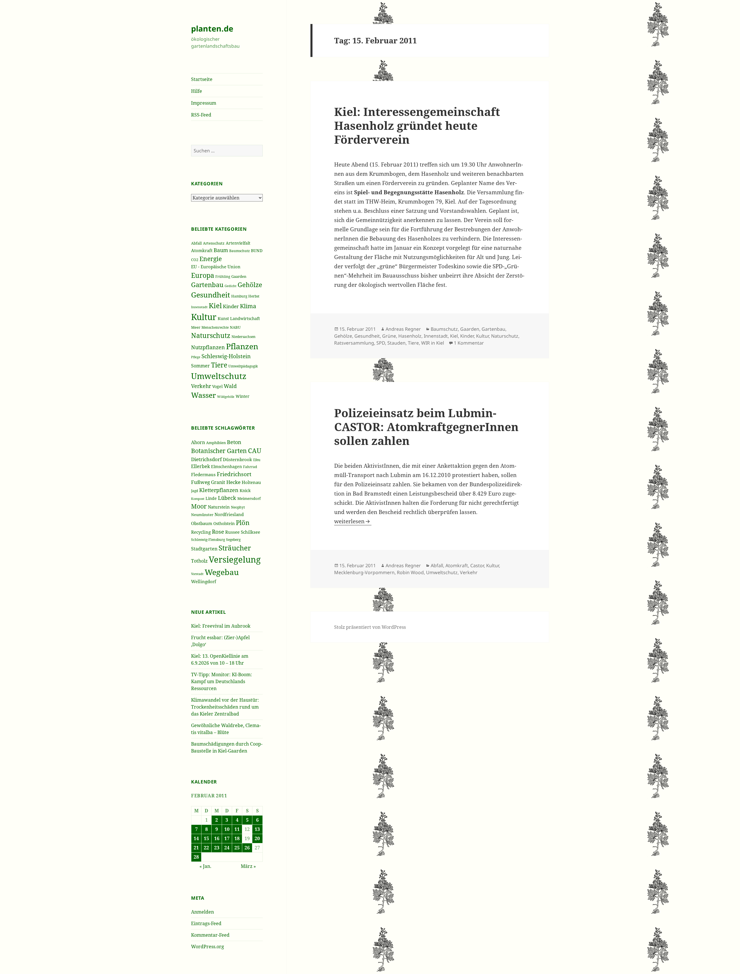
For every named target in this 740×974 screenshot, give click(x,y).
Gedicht (230, 286)
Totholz (199, 561)
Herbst (253, 296)
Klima (248, 306)
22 (206, 847)
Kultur (204, 317)
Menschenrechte (215, 327)
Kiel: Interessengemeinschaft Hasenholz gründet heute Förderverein (417, 125)
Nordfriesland (229, 514)
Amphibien (216, 442)
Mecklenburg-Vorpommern (364, 572)
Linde (211, 498)
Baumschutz (239, 250)
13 (257, 829)
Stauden (396, 343)
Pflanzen (242, 346)
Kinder (231, 306)
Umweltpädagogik (243, 366)
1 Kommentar (469, 343)
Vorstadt (197, 574)
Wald (230, 385)
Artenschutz (214, 243)
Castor (477, 565)
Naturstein (219, 507)
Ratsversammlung (354, 343)
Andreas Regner (403, 329)
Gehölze (250, 284)
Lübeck (227, 497)
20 (257, 838)
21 (196, 847)
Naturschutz (210, 335)
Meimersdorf (249, 498)
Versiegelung (235, 559)
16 (216, 838)
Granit (218, 482)
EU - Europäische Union (215, 266)
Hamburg (239, 296)
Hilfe (196, 91)
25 (237, 847)
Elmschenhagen (226, 466)
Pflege (195, 357)
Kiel (215, 305)
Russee (232, 532)
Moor (199, 506)
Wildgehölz (225, 396)
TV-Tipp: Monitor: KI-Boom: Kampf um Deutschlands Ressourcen (221, 681)
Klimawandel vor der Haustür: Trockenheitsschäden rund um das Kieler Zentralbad (225, 707)
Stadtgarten (204, 549)
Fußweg (200, 481)
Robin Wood (410, 572)
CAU (254, 450)
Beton (234, 442)
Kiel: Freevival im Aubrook (220, 626)
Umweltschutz (218, 375)
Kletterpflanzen (218, 490)
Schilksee (250, 532)
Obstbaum (201, 523)
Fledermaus (203, 474)
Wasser (203, 395)
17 (227, 838)
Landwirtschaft (245, 318)
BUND (256, 250)
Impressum (203, 103)
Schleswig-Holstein (226, 356)
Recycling (201, 532)
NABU (235, 327)
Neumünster (202, 514)
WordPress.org (207, 946)
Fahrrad (250, 466)
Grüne (389, 336)
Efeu (256, 459)
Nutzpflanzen (208, 347)
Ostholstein (224, 523)
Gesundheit (210, 295)
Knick (245, 490)
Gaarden (238, 276)
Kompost (197, 498)
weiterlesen (352, 521)
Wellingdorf (203, 581)
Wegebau (222, 572)
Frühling (222, 276)
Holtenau (251, 482)
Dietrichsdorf (206, 459)
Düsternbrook (237, 459)
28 (196, 857)
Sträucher (235, 547)
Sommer (200, 366)
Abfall (196, 243)
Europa (202, 275)
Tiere (219, 365)
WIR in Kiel (432, 343)
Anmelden (202, 912)
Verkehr (201, 385)
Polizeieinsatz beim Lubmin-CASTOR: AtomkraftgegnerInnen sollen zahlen (426, 426)
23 (216, 847)
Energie (210, 258)
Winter (242, 396)
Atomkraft (201, 250)
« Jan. (205, 866)
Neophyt (238, 507)
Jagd (194, 491)
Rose (218, 531)
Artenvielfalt (238, 243)
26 (247, 847)
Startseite (201, 79)
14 (196, 838)
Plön (242, 522)
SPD (380, 343)
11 (237, 829)
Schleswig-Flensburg (208, 539)
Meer (195, 327)
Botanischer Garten (219, 451)
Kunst (223, 318)
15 (206, 838)
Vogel (217, 386)
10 (227, 829)
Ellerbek (200, 466)
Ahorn (198, 442)
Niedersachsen (244, 336)
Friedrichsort (234, 474)
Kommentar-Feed (210, 935)
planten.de (212, 28)
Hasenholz (409, 336)
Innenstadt (199, 307)
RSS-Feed (201, 115)
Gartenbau (207, 284)
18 (237, 838)
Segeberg (233, 539)
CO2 (194, 259)
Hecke (233, 482)
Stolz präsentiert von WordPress (370, 627)
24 (227, 847)
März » (248, 866)
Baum (221, 250)
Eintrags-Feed (206, 923)
